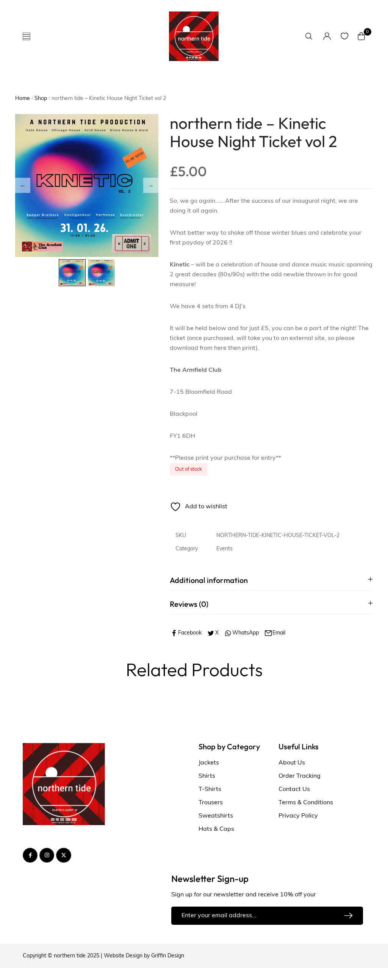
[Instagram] (46, 855)
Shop (40, 99)
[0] (361, 36)
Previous (22, 185)
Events (224, 549)
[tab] (271, 580)
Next (150, 185)
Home (22, 99)
